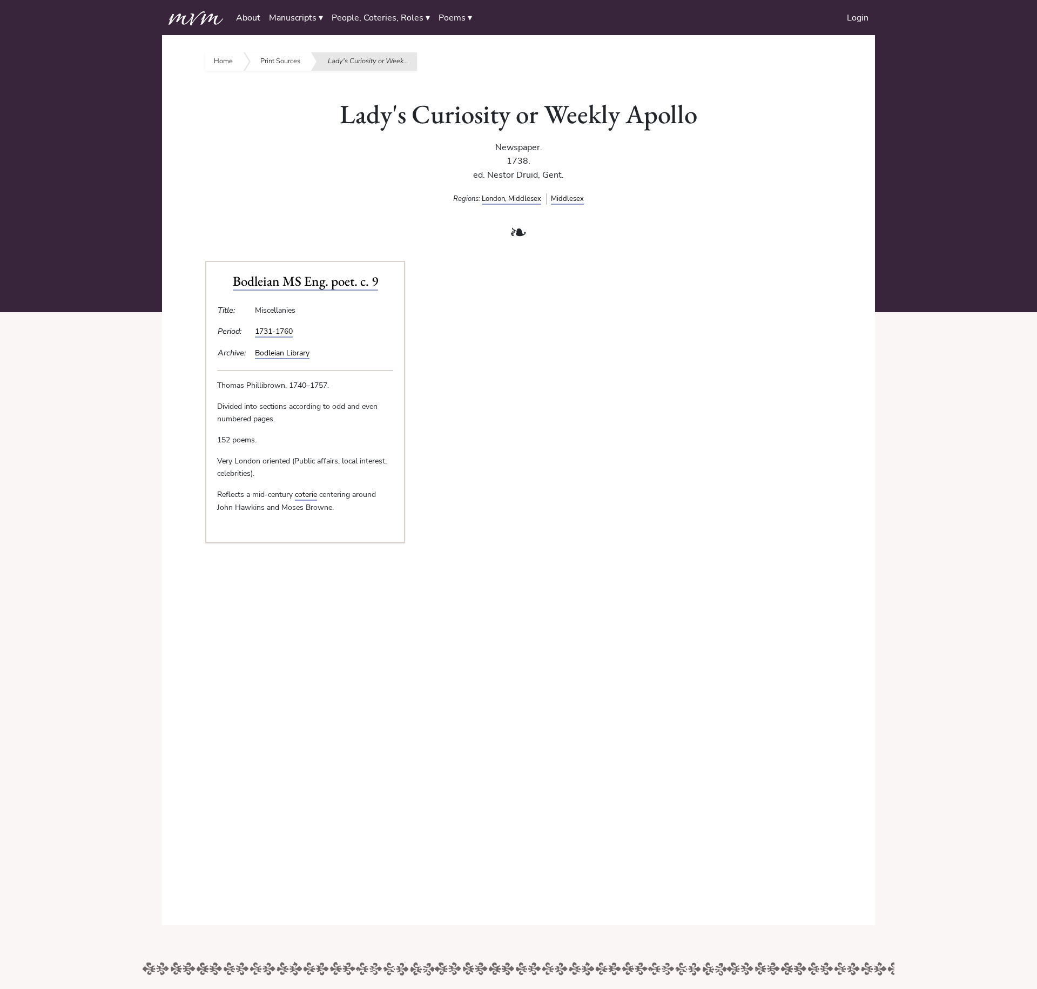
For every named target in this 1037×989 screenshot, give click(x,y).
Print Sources (280, 61)
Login (857, 18)
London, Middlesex (511, 199)
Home (223, 61)
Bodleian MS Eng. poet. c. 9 (305, 281)
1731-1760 (274, 331)
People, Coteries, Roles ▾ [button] (381, 18)
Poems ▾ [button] (455, 18)
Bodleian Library (282, 352)
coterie (306, 494)
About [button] (248, 18)
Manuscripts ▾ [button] (296, 18)
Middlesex (567, 199)
